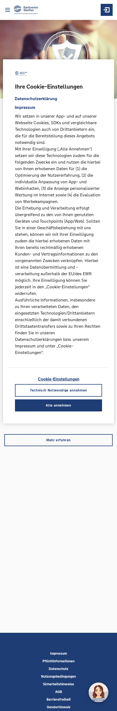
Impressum (58, 653)
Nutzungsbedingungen (58, 676)
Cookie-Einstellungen (58, 379)
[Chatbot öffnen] (98, 692)
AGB (58, 692)
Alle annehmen (58, 405)
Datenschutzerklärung (36, 98)
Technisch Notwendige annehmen (58, 390)
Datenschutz (58, 669)
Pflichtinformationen (58, 661)
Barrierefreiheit (59, 699)
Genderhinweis (58, 707)
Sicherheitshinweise (58, 684)
